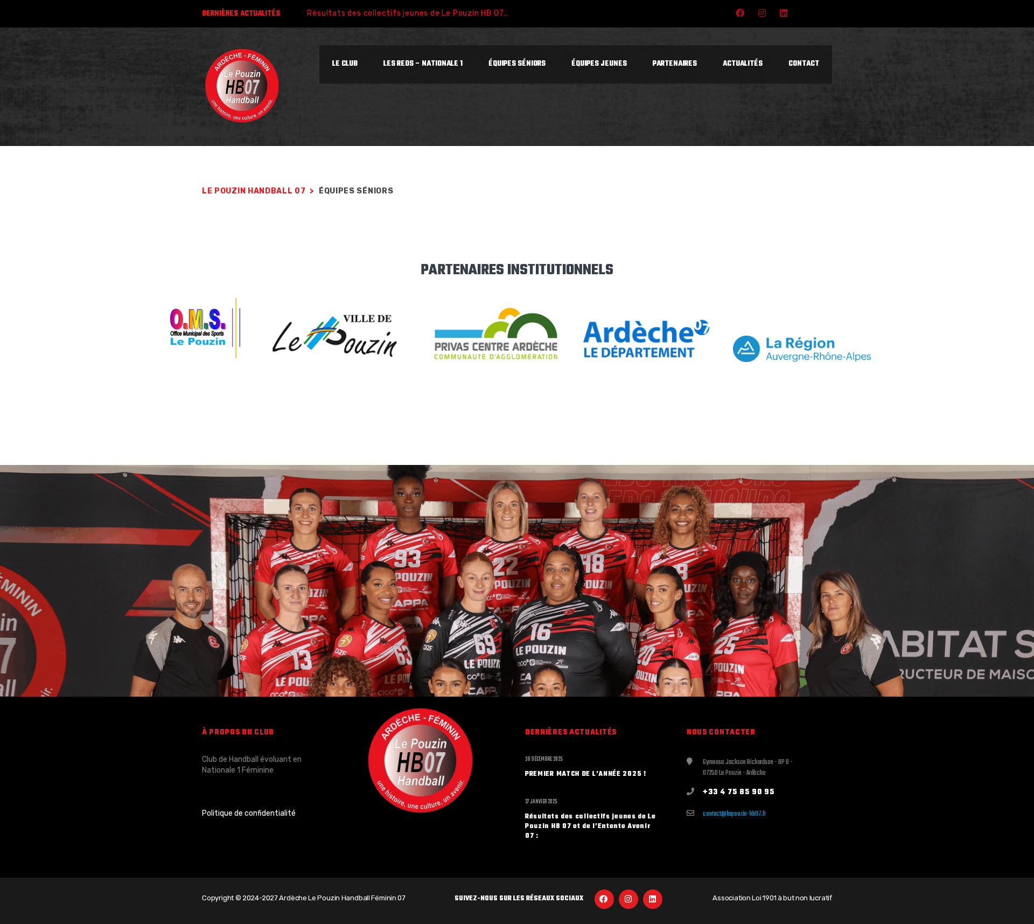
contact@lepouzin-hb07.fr (734, 814)
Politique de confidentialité (249, 813)
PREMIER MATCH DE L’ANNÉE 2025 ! (585, 774)
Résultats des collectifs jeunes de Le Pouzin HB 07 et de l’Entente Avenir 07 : (457, 13)
